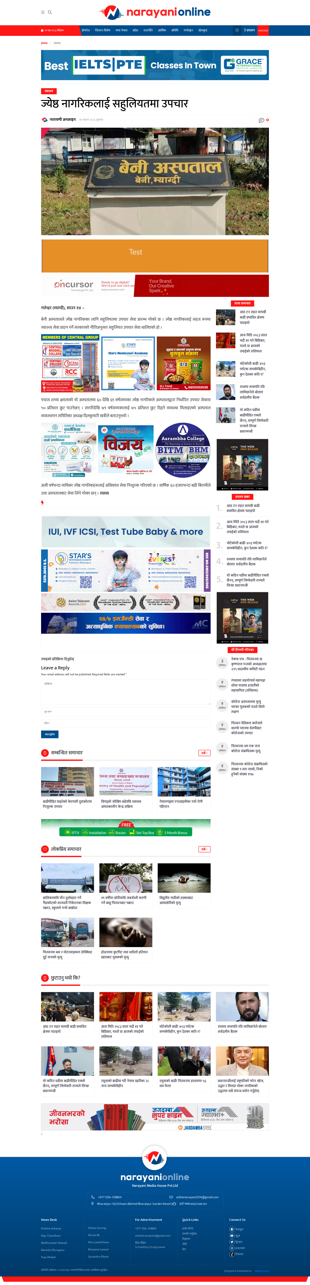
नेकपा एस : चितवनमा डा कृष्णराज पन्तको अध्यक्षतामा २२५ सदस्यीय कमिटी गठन (249, 664)
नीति (184, 1244)
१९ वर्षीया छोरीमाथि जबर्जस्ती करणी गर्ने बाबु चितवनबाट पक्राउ (123, 900)
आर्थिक (162, 30)
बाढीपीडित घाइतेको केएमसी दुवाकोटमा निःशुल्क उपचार (67, 804)
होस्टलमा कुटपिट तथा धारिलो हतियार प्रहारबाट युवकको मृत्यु (124, 954)
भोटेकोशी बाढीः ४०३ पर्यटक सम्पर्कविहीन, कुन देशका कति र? (253, 369)
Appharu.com (262, 1271)
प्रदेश (135, 30)
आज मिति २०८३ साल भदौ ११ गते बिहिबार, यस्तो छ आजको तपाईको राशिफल (253, 343)
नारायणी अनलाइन (63, 120)
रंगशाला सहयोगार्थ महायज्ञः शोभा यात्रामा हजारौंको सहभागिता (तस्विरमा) (248, 685)
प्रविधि (175, 30)
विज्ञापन (186, 1239)
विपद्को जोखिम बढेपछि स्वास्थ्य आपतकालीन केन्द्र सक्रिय (121, 804)
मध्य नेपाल (121, 30)
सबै (203, 753)
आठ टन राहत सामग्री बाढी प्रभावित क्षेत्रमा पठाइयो (253, 317)
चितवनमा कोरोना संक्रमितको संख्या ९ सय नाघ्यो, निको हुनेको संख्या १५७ (249, 769)
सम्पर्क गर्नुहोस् (189, 1233)
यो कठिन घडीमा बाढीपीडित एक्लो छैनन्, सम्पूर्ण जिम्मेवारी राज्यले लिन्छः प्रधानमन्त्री (254, 421)
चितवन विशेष (102, 30)
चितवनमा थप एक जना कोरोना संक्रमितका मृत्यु (245, 748)
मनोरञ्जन (188, 30)
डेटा (184, 1249)
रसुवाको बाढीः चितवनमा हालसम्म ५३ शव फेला (182, 1083)
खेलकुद (202, 30)
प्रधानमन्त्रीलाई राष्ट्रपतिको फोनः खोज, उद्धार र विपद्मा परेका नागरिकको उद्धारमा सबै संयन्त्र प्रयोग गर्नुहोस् (241, 1086)
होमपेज (86, 30)
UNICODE (263, 31)
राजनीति (148, 30)
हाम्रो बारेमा (187, 1228)
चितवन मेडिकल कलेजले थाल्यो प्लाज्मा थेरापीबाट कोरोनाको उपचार (246, 728)
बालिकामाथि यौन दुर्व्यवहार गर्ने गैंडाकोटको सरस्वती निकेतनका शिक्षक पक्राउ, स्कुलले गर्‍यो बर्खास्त (67, 903)
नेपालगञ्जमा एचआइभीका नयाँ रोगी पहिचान (181, 804)
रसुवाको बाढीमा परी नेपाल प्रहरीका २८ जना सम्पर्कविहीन (125, 1083)
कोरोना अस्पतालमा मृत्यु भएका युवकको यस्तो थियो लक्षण (248, 707)
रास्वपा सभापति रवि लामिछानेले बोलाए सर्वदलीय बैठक (252, 392)
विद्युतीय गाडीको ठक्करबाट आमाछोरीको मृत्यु (176, 900)
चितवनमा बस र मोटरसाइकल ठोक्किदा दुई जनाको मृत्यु (67, 954)
